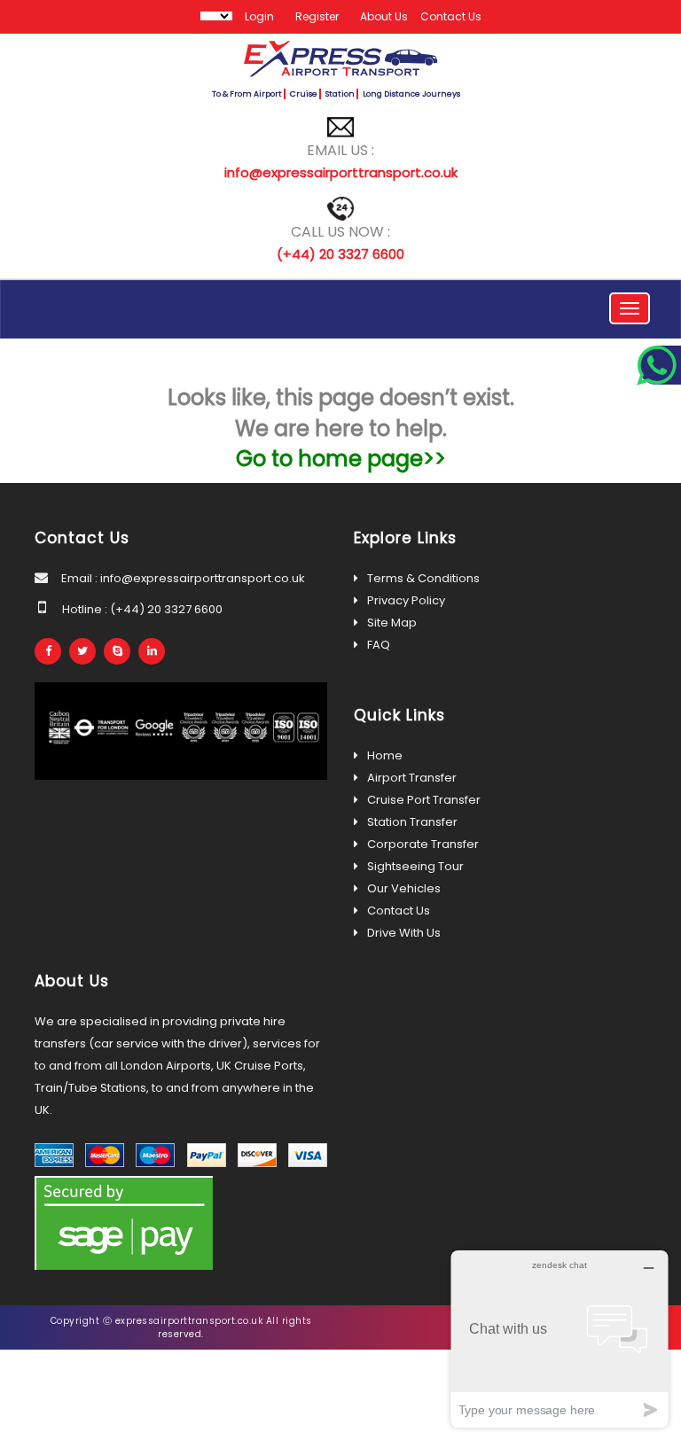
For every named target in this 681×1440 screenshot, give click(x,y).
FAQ (378, 644)
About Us (384, 16)
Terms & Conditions (423, 578)
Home (385, 755)
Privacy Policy (406, 600)
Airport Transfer (412, 777)
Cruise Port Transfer (424, 799)
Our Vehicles (404, 888)
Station (340, 94)
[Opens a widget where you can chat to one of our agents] (559, 1338)
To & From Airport (247, 94)
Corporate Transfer (423, 844)
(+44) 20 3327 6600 (340, 254)
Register (317, 16)
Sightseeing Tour (415, 866)
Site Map (392, 622)
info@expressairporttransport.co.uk (341, 172)
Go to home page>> (341, 458)
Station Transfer (412, 821)
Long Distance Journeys (411, 94)
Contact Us (450, 16)
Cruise (303, 94)
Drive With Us (404, 932)
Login (259, 16)
